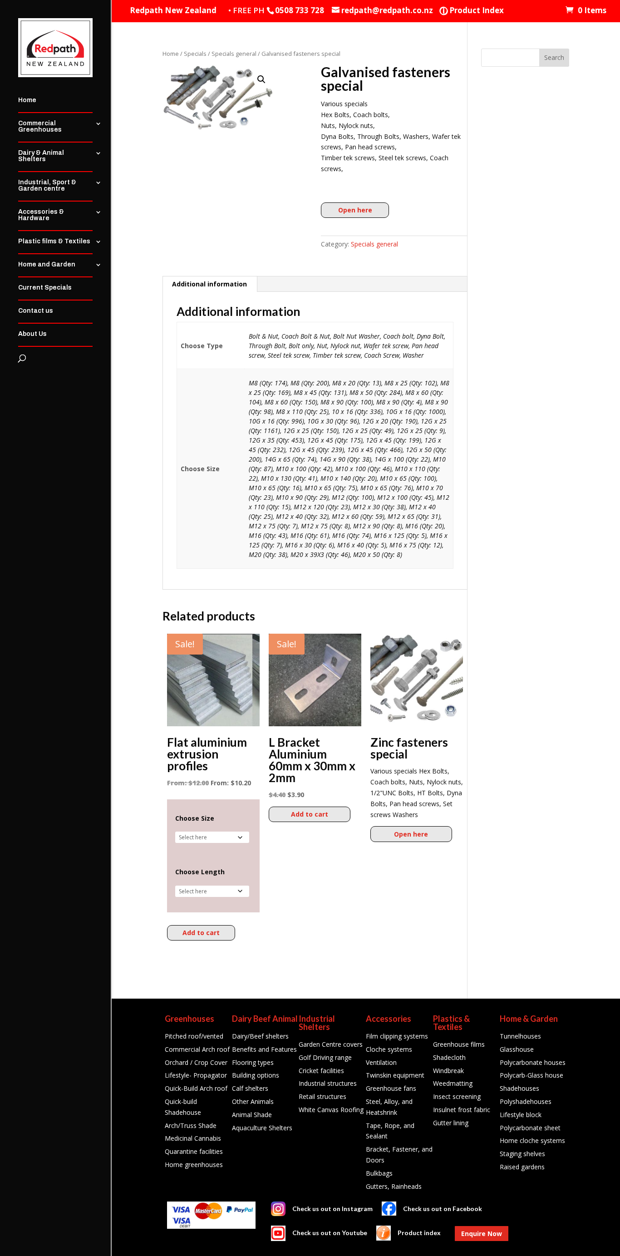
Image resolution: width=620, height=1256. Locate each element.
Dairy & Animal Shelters (41, 156)
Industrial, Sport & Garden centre (47, 185)
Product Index (471, 10)
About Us (32, 334)
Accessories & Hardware (41, 215)
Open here (355, 210)
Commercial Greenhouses (40, 126)
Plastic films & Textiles (54, 241)
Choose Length (200, 872)
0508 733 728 (299, 10)
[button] (261, 79)
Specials (195, 53)
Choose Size (194, 818)
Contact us (35, 311)
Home (27, 100)
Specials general (234, 53)
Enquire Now (481, 1233)
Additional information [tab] (209, 284)
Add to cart (201, 932)
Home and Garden (46, 264)
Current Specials (45, 288)
